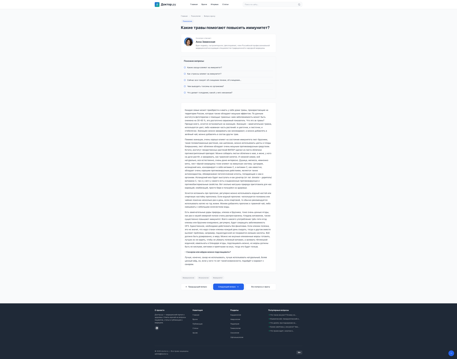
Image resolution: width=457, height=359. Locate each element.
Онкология (234, 333)
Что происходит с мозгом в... (282, 331)
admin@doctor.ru (161, 354)
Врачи (204, 4)
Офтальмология (236, 337)
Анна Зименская (205, 41)
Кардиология (235, 315)
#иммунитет (218, 278)
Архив (195, 333)
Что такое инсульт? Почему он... (283, 315)
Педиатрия (234, 324)
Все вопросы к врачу (260, 287)
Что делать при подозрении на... (283, 323)
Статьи (225, 4)
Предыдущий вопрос (197, 287)
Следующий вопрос (227, 287)
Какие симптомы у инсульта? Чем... (284, 327)
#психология (204, 278)
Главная (194, 4)
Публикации (197, 324)
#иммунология (188, 278)
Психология (196, 16)
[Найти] (299, 4)
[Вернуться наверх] (451, 353)
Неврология (235, 319)
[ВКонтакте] (157, 328)
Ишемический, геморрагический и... (285, 319)
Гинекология (235, 328)
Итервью (215, 4)
